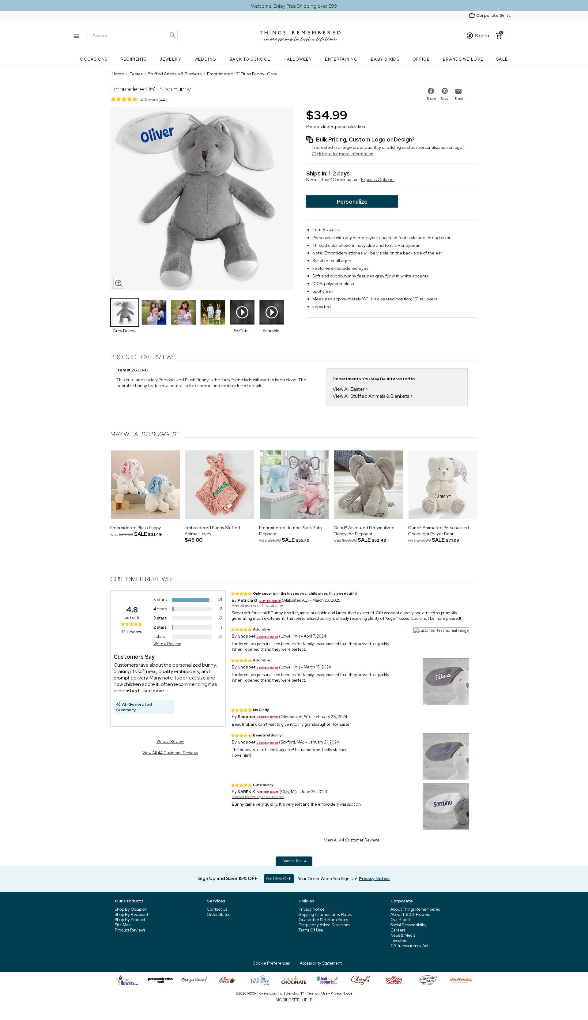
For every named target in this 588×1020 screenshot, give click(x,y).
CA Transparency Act (409, 945)
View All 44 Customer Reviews (170, 752)
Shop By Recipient (131, 914)
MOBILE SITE (288, 1000)
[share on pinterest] (445, 91)
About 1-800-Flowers (410, 914)
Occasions (93, 59)
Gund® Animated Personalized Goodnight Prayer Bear (438, 530)
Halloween (298, 59)
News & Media (403, 935)
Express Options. (377, 179)
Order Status (218, 914)
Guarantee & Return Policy (323, 919)
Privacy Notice (312, 909)
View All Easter (348, 389)
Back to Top (292, 861)
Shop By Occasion (131, 909)
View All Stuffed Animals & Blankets (371, 396)
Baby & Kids (385, 59)
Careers (397, 930)
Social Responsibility (408, 925)
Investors (398, 940)
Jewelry (170, 59)
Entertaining (341, 59)
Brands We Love (463, 59)
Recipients (134, 59)
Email (459, 98)
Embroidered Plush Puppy (135, 527)
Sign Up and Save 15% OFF (228, 878)
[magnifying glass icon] (118, 283)
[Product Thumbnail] (124, 312)
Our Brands (400, 919)
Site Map (122, 925)
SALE (502, 59)
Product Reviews (130, 930)
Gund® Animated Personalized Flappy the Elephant (364, 530)
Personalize (352, 201)
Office (421, 59)
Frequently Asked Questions (324, 925)
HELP (307, 1000)
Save (444, 98)
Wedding (205, 59)
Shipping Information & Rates (325, 914)
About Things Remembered (415, 909)
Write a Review (167, 643)
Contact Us (217, 909)
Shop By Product (130, 919)
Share (431, 98)
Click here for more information (342, 153)
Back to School (250, 59)
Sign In (482, 35)
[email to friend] (458, 91)
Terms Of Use (311, 930)
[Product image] (202, 199)
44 (163, 100)
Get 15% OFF (279, 878)
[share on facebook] (431, 91)
